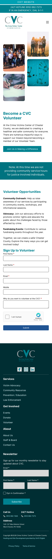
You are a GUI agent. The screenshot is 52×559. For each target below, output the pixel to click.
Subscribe (17, 501)
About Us (8, 435)
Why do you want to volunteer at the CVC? (22, 298)
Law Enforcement (12, 400)
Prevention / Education (14, 395)
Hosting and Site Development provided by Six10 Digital (24, 538)
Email (6, 276)
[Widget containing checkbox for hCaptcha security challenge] (23, 317)
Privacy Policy (14, 546)
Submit (26, 328)
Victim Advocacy (11, 385)
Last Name (8, 265)
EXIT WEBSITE (26, 2)
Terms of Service (29, 546)
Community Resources (14, 390)
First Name (8, 254)
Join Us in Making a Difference (22, 149)
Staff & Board (10, 440)
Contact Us (9, 445)
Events (6, 412)
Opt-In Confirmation (16, 493)
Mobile (6, 287)
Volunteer (8, 422)
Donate (7, 417)
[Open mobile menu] (47, 22)
